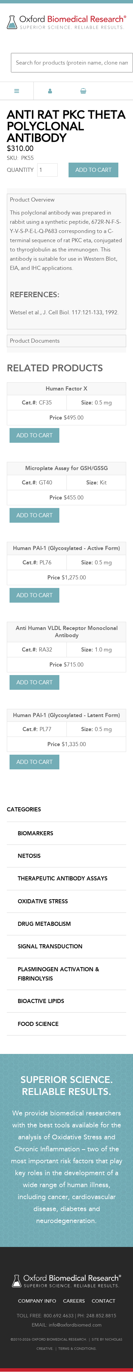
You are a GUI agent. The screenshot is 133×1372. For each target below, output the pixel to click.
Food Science (38, 1024)
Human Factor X (66, 388)
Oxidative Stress (43, 901)
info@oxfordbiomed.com (75, 1325)
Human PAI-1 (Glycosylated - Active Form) (66, 548)
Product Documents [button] (35, 341)
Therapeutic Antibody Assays (62, 878)
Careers (74, 1301)
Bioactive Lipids (41, 1001)
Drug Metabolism (44, 924)
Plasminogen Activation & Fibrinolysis (58, 974)
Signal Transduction (50, 946)
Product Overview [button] (32, 199)
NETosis (29, 856)
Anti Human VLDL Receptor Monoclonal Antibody (67, 632)
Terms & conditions (77, 1349)
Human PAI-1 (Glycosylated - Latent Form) (66, 715)
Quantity (20, 170)
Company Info (37, 1301)
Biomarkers (35, 833)
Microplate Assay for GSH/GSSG (66, 468)
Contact (103, 1301)
